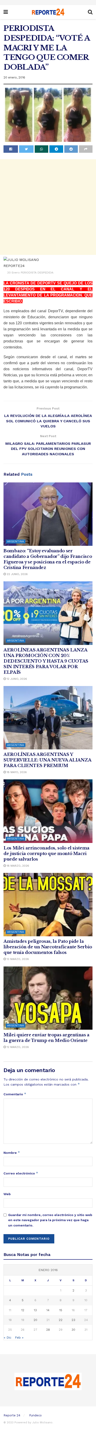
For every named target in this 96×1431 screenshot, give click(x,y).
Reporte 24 (11, 1415)
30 (73, 1329)
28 (48, 1329)
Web (7, 1194)
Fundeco (35, 1415)
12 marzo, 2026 (17, 1047)
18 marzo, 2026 (17, 865)
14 (47, 1310)
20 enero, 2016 (14, 77)
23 (73, 1320)
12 (22, 1310)
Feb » (19, 1337)
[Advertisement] (48, 207)
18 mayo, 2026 (16, 772)
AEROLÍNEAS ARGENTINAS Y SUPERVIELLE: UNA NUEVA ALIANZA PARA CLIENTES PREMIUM (47, 760)
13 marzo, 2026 (17, 959)
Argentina (15, 541)
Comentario (14, 1094)
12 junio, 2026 (16, 678)
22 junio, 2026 (17, 574)
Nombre (11, 1152)
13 (35, 1310)
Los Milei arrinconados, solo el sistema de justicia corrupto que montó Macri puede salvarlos (46, 854)
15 (60, 1310)
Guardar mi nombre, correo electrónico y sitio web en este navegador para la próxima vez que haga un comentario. (50, 1220)
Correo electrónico (20, 1173)
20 (35, 1320)
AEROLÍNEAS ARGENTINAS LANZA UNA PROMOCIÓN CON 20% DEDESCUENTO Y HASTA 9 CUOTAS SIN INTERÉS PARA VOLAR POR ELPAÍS (45, 661)
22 (60, 1320)
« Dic (7, 1337)
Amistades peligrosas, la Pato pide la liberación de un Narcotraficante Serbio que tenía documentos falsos (47, 947)
